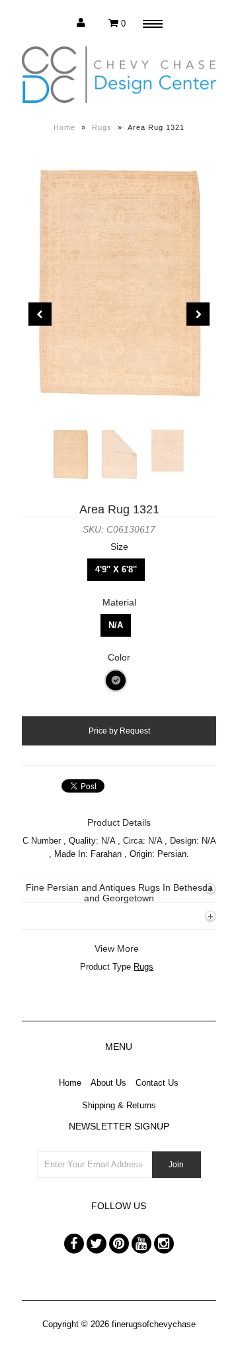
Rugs (102, 127)
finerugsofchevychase (154, 1324)
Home (64, 127)
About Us (108, 1083)
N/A (115, 625)
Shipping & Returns (119, 1105)
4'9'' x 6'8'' (116, 569)
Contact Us (157, 1083)
